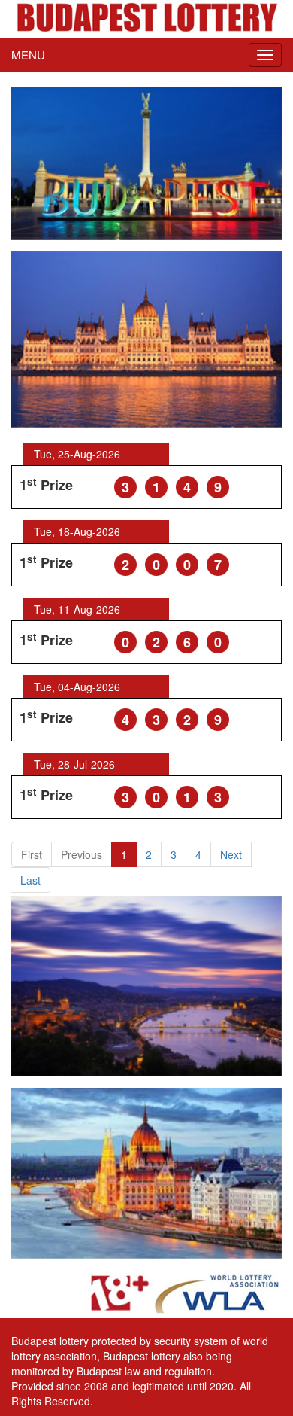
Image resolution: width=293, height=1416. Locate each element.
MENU (28, 54)
